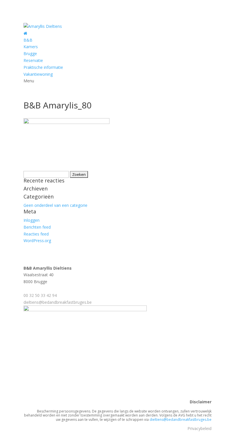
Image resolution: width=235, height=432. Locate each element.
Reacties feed (36, 234)
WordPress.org (37, 240)
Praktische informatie (43, 67)
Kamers (30, 46)
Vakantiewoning (38, 74)
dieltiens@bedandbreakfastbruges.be (57, 302)
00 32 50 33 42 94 (40, 295)
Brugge (30, 53)
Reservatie (33, 60)
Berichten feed (37, 227)
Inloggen (31, 220)
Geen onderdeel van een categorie (55, 205)
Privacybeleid (199, 428)
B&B (27, 40)
